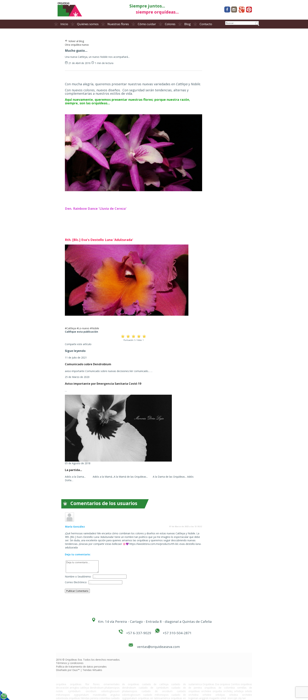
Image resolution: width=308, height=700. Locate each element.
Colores (170, 24)
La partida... (73, 470)
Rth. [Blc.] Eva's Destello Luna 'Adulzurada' (99, 240)
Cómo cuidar (147, 24)
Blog (187, 24)
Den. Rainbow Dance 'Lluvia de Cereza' (96, 208)
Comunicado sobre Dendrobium (88, 364)
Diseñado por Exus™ (68, 670)
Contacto (206, 24)
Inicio (64, 24)
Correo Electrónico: (76, 582)
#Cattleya (70, 328)
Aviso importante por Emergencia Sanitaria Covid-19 (103, 384)
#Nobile (94, 328)
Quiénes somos (88, 24)
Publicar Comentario (77, 590)
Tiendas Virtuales (92, 670)
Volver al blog (76, 41)
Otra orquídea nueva (77, 44)
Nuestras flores (118, 24)
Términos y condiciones (69, 663)
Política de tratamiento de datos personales (81, 666)
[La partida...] (118, 460)
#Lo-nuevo (83, 328)
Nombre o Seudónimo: (78, 576)
